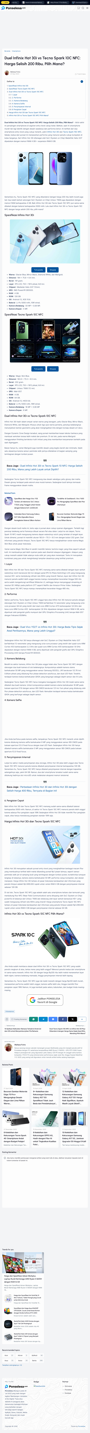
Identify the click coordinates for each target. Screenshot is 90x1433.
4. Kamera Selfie (18, 104)
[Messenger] (53, 1019)
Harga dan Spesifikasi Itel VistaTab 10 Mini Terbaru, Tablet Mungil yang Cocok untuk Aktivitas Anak (27, 1297)
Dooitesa (68, 1393)
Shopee (53, 270)
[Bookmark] (7, 1020)
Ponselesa (68, 1390)
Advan (20, 1355)
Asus (6, 1360)
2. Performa (16, 98)
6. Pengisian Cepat (19, 109)
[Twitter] (72, 1019)
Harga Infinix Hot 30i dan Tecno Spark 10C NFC (27, 112)
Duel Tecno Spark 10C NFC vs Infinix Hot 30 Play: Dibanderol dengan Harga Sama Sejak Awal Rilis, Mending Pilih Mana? (68, 1031)
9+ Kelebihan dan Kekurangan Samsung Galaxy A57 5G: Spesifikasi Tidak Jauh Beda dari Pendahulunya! (44, 1097)
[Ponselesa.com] (13, 8)
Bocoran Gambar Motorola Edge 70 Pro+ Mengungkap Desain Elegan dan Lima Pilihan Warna (71, 517)
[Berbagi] (82, 1019)
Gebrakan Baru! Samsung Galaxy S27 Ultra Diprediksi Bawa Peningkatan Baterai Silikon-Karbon (27, 517)
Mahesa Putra (20, 1045)
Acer (6, 1355)
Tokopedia (38, 270)
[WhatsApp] (33, 1019)
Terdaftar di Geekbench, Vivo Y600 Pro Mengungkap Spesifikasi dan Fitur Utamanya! (71, 502)
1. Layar (14, 95)
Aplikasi (34, 1355)
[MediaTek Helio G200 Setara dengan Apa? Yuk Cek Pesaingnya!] (8, 1328)
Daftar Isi (10, 81)
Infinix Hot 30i (53, 132)
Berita (34, 1360)
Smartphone (10, 1011)
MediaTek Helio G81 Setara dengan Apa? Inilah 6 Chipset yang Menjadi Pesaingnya (26, 1336)
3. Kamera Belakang (20, 101)
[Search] (83, 8)
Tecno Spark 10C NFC (72, 132)
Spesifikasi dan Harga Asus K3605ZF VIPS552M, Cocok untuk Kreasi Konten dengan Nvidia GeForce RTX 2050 (27, 1310)
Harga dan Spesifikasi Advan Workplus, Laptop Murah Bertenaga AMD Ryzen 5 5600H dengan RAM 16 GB (23, 1279)
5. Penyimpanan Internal (21, 107)
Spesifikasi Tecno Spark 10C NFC (22, 89)
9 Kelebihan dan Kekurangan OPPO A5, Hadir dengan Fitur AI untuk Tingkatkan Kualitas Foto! (44, 1138)
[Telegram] (43, 1019)
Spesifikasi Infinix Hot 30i (18, 86)
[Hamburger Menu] (87, 8)
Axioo (20, 1360)
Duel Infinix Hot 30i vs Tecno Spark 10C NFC (26, 92)
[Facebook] (62, 1019)
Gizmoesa (68, 1386)
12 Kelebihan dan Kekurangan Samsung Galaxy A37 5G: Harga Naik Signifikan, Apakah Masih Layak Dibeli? (72, 1097)
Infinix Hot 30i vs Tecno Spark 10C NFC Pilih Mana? (29, 115)
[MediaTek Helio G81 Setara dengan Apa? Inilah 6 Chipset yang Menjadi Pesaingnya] (8, 1340)
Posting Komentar (20, 1019)
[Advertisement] (45, 28)
